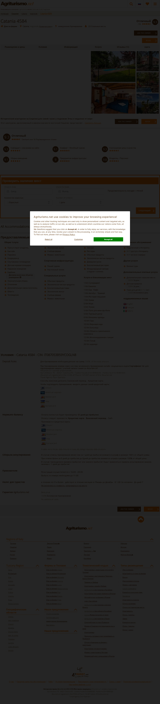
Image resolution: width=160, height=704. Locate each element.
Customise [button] (78, 239)
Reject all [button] (48, 239)
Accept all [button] (108, 239)
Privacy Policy (69, 234)
